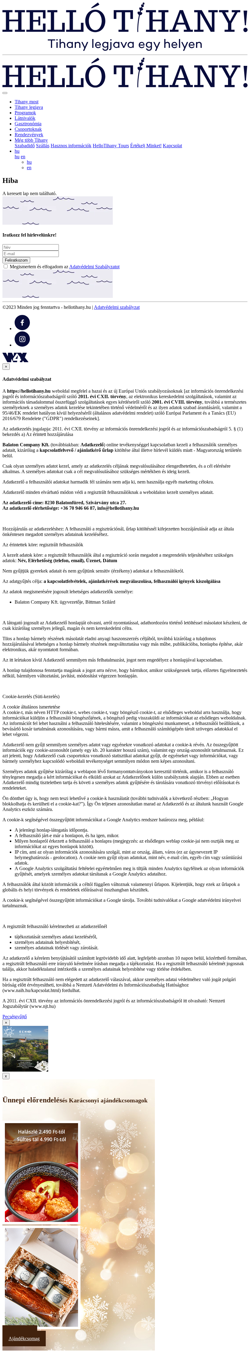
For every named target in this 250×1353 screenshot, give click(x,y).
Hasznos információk (71, 145)
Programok (25, 112)
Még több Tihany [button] (31, 140)
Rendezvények (29, 134)
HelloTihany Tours (111, 145)
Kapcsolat (172, 145)
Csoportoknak (28, 129)
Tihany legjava (29, 107)
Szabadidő (25, 145)
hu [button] (17, 151)
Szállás (42, 145)
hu (17, 156)
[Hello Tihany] (125, 49)
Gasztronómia (28, 123)
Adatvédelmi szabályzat (117, 307)
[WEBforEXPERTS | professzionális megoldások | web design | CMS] (15, 360)
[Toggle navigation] (4, 93)
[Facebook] (22, 328)
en (23, 156)
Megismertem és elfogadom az (65, 266)
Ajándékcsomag (24, 1338)
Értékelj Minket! (146, 145)
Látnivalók (25, 118)
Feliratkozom (16, 260)
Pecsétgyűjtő (14, 1016)
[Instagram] (22, 345)
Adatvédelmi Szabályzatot (94, 266)
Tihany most (26, 101)
